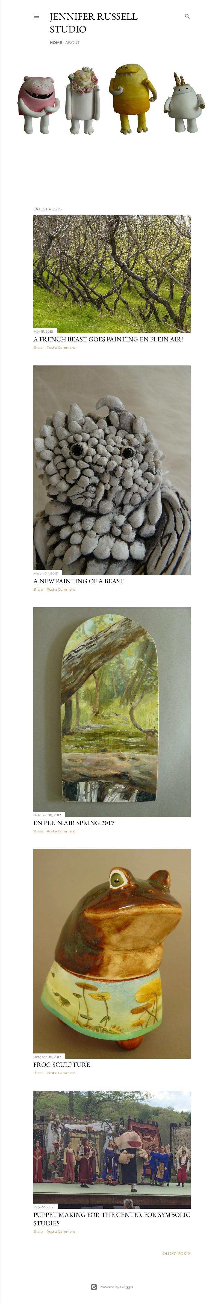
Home (56, 42)
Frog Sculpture (61, 1064)
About (72, 42)
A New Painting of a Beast (78, 581)
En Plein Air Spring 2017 (73, 822)
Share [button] (38, 348)
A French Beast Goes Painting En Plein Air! (108, 339)
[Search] (187, 15)
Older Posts (177, 1253)
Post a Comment (61, 348)
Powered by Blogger (116, 1287)
